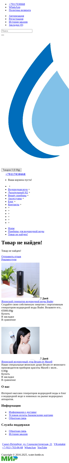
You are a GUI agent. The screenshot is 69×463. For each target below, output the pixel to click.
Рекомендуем (8, 259)
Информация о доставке (23, 412)
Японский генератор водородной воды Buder (27, 301)
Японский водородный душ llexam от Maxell (26, 361)
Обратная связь (17, 418)
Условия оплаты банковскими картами (31, 415)
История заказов (18, 434)
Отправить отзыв (11, 256)
